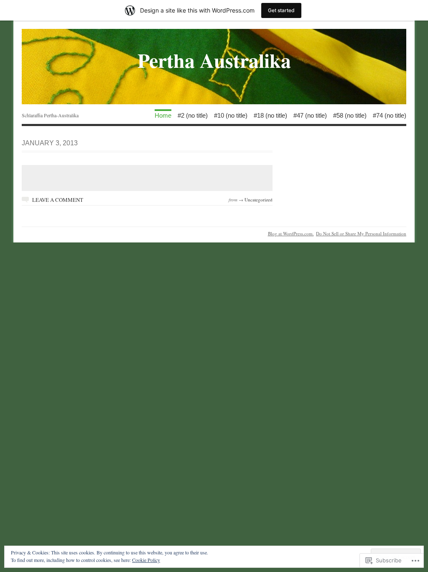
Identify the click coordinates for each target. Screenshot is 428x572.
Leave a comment (57, 200)
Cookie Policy (146, 560)
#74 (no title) (389, 115)
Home (163, 115)
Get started (281, 10)
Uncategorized (259, 199)
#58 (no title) (350, 115)
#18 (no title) (270, 115)
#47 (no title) (310, 115)
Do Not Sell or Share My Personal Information (361, 233)
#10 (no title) (230, 115)
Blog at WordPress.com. (291, 233)
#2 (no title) (193, 115)
